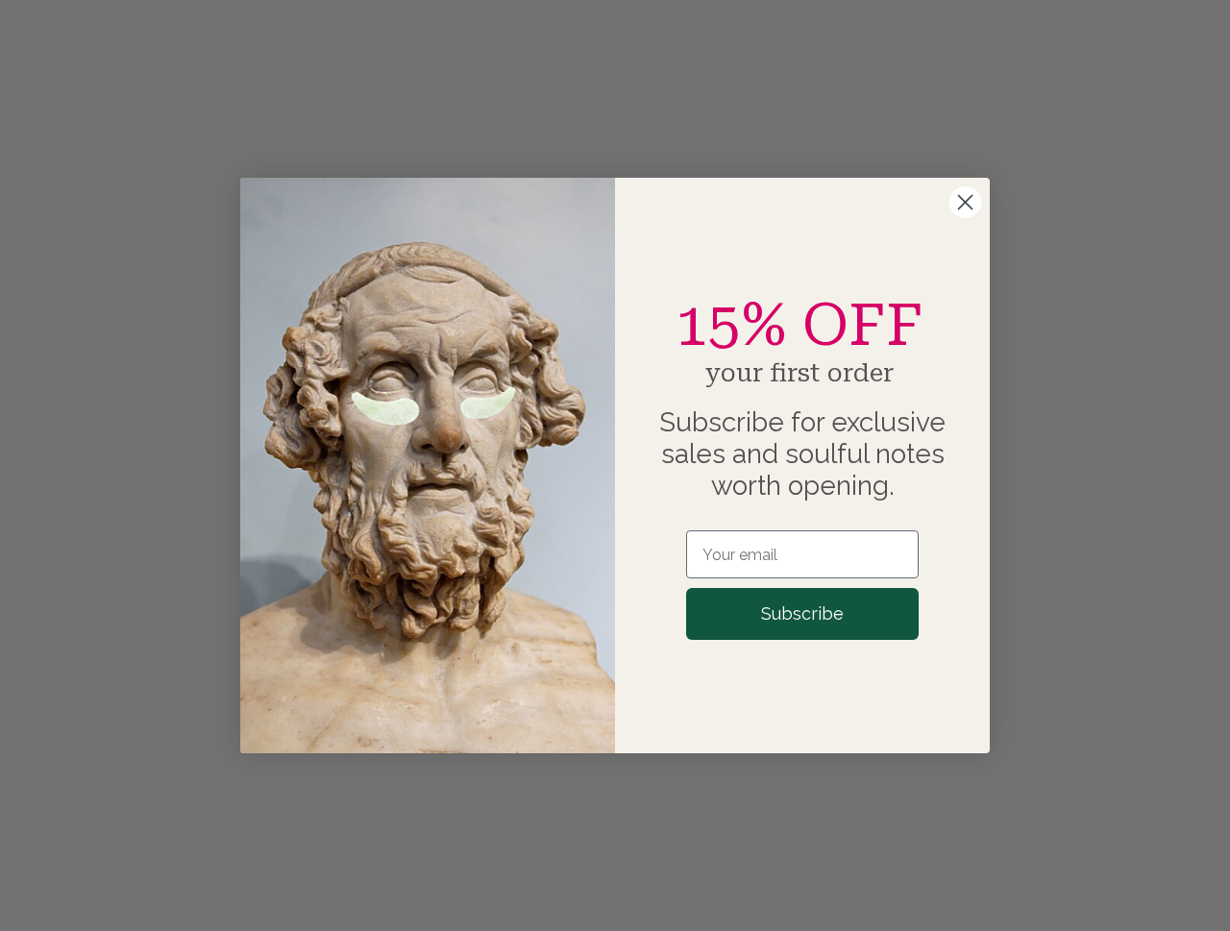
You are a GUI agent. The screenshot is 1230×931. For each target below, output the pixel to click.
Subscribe (802, 613)
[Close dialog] (965, 202)
